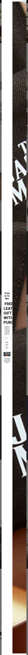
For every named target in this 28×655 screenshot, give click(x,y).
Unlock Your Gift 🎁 (7, 354)
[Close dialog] (24, 2)
